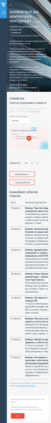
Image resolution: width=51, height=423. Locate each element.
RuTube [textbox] (15, 121)
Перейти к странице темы (10, 4)
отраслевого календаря (26, 386)
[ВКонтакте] (25, 163)
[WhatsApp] (37, 163)
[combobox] (20, 120)
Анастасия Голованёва (18, 85)
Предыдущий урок (23, 182)
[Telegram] (31, 163)
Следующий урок (21, 174)
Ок (18, 416)
